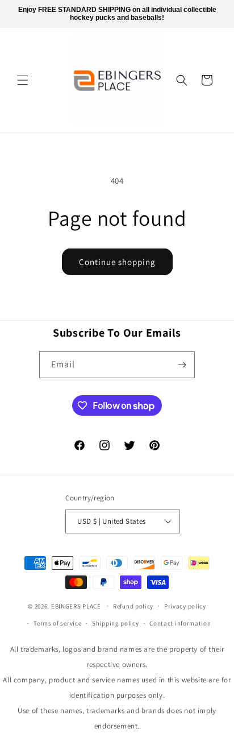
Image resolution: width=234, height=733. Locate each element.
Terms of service (57, 623)
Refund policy (133, 606)
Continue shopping (117, 261)
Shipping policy (115, 623)
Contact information (180, 623)
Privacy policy (185, 606)
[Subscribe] (181, 364)
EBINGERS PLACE (76, 606)
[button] (22, 80)
